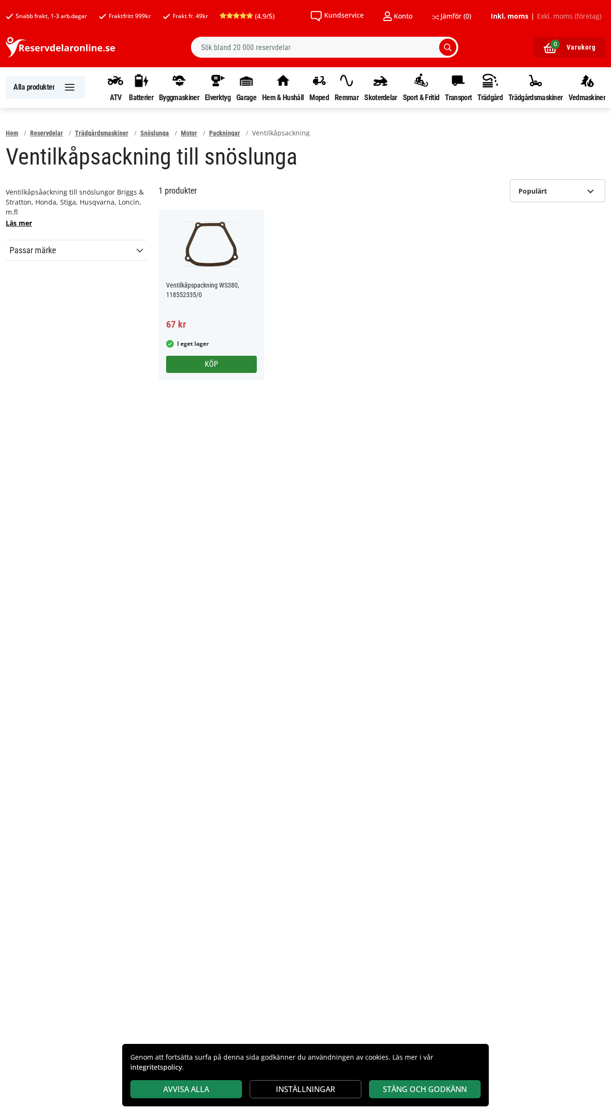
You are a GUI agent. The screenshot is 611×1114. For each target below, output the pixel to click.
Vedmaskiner (587, 97)
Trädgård (489, 97)
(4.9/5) (263, 16)
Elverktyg (218, 97)
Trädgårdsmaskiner (535, 97)
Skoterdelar (380, 97)
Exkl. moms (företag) (569, 16)
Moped (319, 97)
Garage (246, 97)
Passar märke (33, 250)
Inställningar (305, 1089)
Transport (458, 97)
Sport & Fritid (421, 97)
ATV (116, 97)
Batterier (141, 97)
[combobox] (324, 47)
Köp (211, 364)
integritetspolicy (156, 1067)
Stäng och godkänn (425, 1089)
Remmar (346, 97)
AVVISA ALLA (186, 1089)
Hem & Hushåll (283, 97)
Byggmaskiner (179, 97)
